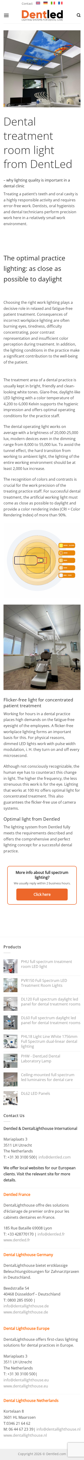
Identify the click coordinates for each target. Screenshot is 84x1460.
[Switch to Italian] (53, 3)
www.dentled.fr (17, 1240)
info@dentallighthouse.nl (58, 1429)
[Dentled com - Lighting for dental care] (42, 15)
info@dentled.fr (52, 1234)
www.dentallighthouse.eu (26, 1386)
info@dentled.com (54, 1157)
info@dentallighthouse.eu (26, 1380)
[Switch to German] (45, 3)
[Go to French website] (60, 3)
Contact (27, 3)
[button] (6, 15)
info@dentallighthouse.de (26, 1306)
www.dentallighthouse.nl (25, 1435)
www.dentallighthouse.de (26, 1312)
